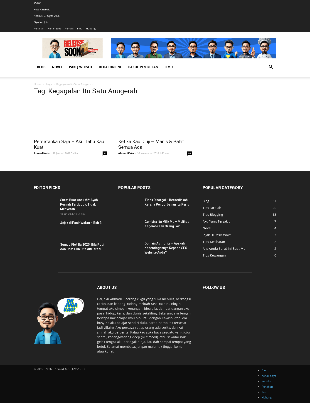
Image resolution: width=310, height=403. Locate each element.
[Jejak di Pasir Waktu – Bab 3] (45, 228)
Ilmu (79, 28)
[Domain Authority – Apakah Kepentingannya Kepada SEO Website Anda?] (129, 249)
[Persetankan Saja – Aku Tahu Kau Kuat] (70, 118)
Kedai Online (110, 67)
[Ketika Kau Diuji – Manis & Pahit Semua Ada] (155, 118)
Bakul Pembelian (143, 67)
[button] (270, 67)
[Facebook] (34, 75)
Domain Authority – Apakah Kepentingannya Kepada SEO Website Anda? (166, 248)
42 (105, 153)
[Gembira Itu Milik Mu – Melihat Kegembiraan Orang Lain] (129, 227)
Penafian (39, 28)
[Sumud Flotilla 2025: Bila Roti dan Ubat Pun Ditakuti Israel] (45, 250)
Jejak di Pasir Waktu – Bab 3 (80, 223)
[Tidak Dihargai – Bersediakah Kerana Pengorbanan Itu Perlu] (129, 205)
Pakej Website (81, 67)
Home (38, 84)
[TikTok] (274, 3)
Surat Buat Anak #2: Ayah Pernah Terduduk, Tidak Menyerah (79, 204)
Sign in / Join (41, 22)
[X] (275, 3)
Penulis (69, 28)
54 (189, 153)
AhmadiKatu (41, 153)
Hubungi (91, 28)
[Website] (37, 75)
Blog (41, 67)
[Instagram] (273, 3)
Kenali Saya (54, 28)
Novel (57, 67)
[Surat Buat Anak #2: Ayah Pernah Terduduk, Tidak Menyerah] (45, 205)
